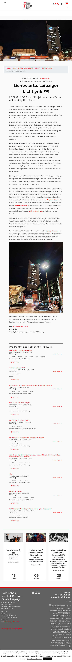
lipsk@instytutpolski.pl (11, 622)
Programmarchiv (45, 78)
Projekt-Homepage (52, 231)
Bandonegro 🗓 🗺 (13, 551)
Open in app (15, 362)
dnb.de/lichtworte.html (20, 326)
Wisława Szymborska (36, 211)
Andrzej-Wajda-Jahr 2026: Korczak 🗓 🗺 (58, 552)
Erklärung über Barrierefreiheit (11, 629)
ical (61, 353)
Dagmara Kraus (52, 200)
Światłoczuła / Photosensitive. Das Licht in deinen (36, 554)
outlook (54, 353)
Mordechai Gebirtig (22, 205)
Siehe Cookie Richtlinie (34, 659)
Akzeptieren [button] (47, 659)
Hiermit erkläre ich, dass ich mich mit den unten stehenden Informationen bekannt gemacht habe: (61, 607)
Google (58, 353)
